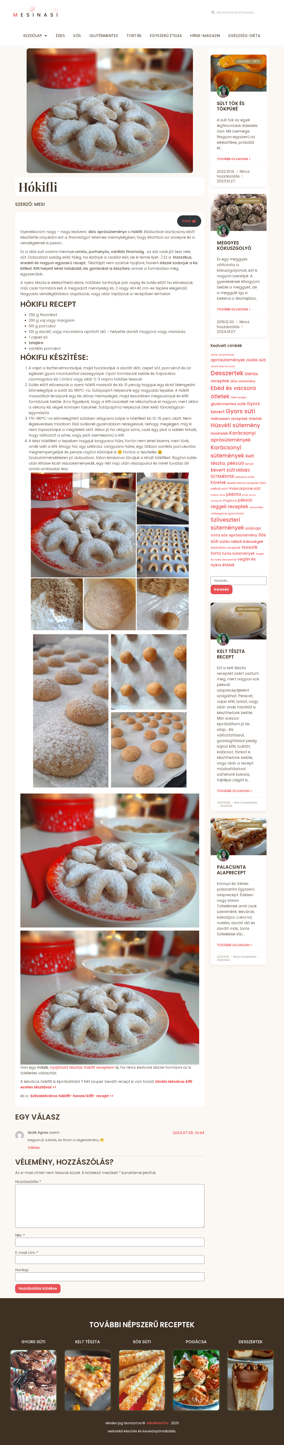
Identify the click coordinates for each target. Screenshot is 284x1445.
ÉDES (60, 35)
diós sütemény (242, 381)
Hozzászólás (28, 1182)
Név (20, 1235)
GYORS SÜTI (33, 1342)
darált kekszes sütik (223, 366)
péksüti (245, 500)
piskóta (233, 494)
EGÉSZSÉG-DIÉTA (244, 35)
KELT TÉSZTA (87, 1342)
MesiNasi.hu (157, 1422)
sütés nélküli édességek (241, 541)
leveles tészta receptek (243, 483)
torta (216, 553)
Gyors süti (240, 411)
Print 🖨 (189, 221)
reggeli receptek (229, 506)
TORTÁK (134, 35)
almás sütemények (222, 354)
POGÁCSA (196, 1342)
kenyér (249, 464)
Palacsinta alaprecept (231, 870)
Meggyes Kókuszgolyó (234, 245)
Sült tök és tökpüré (230, 106)
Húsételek (219, 433)
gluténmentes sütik (228, 403)
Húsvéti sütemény (235, 425)
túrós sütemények (238, 553)
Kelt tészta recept (231, 654)
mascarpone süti (244, 488)
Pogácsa (230, 500)
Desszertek (227, 373)
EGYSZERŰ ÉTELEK (166, 35)
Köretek (218, 482)
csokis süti (256, 360)
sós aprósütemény (239, 535)
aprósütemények (228, 360)
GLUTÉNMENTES (103, 35)
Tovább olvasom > (234, 159)
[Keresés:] (239, 580)
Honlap (22, 1270)
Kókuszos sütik (244, 476)
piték (245, 494)
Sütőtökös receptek (226, 548)
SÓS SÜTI (142, 1342)
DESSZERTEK (251, 1342)
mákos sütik (218, 494)
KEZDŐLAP (32, 35)
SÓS (77, 35)
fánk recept (239, 397)
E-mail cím (26, 1253)
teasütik (250, 547)
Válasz (34, 1147)
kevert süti (223, 470)
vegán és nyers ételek (233, 562)
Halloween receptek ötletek (236, 418)
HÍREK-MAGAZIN (205, 35)
